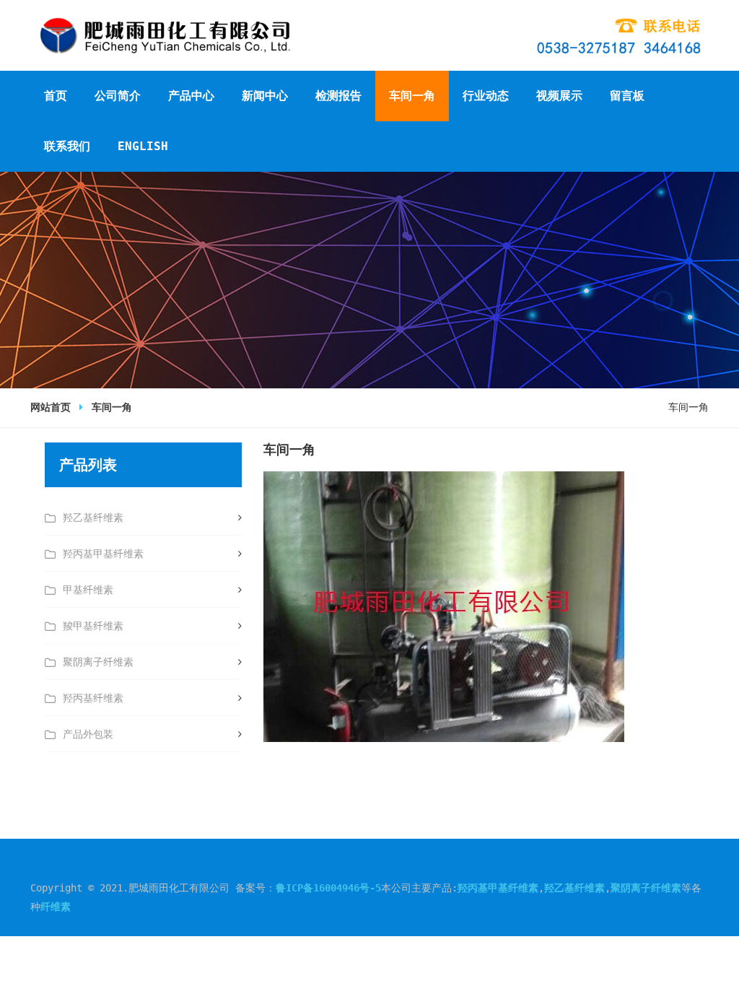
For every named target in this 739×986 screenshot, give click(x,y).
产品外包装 (88, 734)
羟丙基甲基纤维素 (103, 553)
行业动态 (486, 95)
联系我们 (67, 146)
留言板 (627, 95)
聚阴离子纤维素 (98, 662)
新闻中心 (265, 95)
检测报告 (338, 95)
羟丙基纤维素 (93, 698)
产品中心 (191, 95)
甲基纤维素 (88, 589)
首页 (55, 95)
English (143, 146)
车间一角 (412, 95)
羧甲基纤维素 (93, 626)
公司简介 (118, 95)
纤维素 (55, 906)
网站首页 (50, 407)
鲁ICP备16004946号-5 (328, 888)
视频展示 (559, 95)
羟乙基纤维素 (93, 517)
